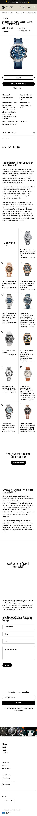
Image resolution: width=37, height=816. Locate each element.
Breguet (18, 12)
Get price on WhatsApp (18, 84)
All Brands (10, 12)
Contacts (4, 750)
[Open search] (24, 7)
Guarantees (6, 138)
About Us (4, 747)
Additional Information (9, 132)
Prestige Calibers (16, 810)
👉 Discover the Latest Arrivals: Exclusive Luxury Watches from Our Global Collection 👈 (18, 1)
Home (3, 12)
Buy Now (18, 77)
